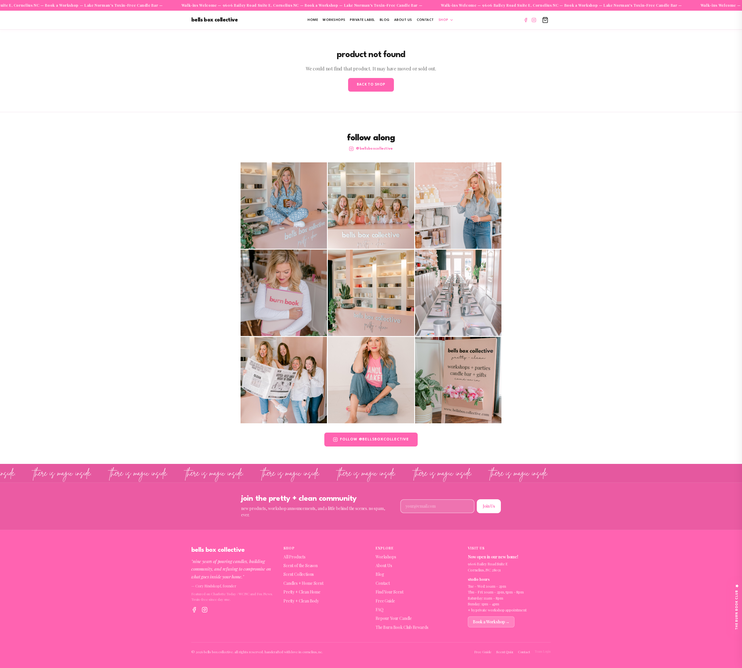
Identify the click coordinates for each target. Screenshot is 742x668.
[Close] (422, 279)
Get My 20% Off (371, 384)
